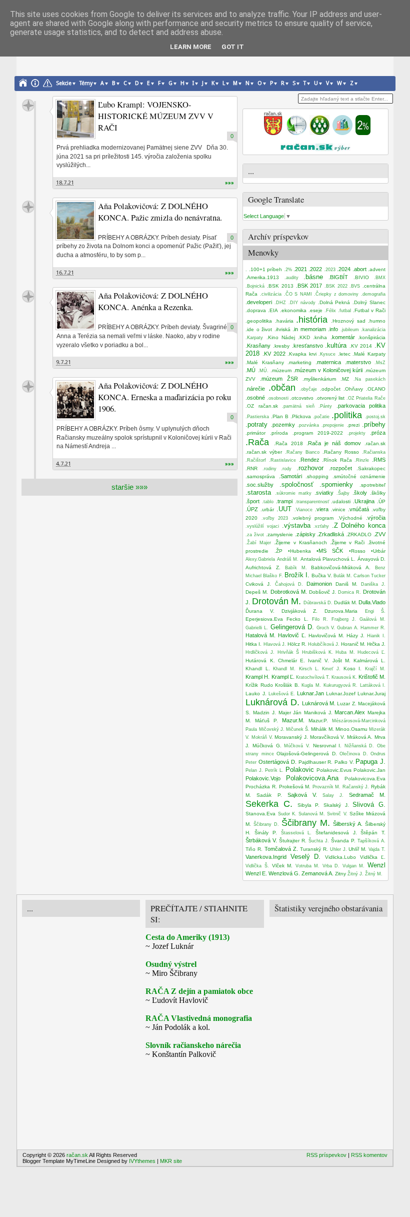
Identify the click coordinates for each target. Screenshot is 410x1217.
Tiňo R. (254, 849)
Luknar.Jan (310, 693)
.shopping (317, 476)
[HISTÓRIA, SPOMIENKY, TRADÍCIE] (296, 133)
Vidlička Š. (257, 865)
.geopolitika (259, 321)
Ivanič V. (318, 660)
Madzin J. (264, 712)
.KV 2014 (361, 346)
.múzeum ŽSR (279, 379)
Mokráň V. (262, 737)
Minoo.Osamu (352, 729)
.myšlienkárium (319, 379)
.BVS (355, 286)
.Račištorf (256, 460)
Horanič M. (353, 644)
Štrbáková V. (261, 840)
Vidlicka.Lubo (340, 857)
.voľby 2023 (275, 518)
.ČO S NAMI (298, 294)
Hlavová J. (275, 644)
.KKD (304, 337)
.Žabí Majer (258, 542)
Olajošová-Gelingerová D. (306, 753)
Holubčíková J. (324, 644)
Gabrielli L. (257, 627)
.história (312, 320)
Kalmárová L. (370, 660)
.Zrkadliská (330, 534)
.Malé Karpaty (369, 354)
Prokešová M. (295, 786)
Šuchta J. (318, 840)
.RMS (379, 460)
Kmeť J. (331, 668)
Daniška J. (373, 584)
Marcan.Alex (349, 712)
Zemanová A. (318, 873)
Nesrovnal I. (327, 745)
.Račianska (374, 452)
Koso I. (353, 668)
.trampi (284, 501)
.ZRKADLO (359, 534)
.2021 (300, 269)
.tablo (268, 501)
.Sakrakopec (371, 468)
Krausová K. (344, 677)
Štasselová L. (296, 832)
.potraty (257, 424)
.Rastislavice (282, 460)
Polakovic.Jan (370, 770)
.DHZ (280, 302)
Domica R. (349, 592)
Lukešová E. (281, 693)
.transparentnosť (312, 501)
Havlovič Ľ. (292, 635)
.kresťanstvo (307, 346)
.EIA (273, 310)
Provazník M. (326, 786)
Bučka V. (322, 575)
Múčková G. (267, 745)
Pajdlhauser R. (315, 762)
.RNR (252, 468)
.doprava (256, 310)
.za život (255, 534)
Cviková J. (258, 584)
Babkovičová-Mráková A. (340, 567)
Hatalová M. (261, 635)
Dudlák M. (345, 602)
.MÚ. (263, 370)
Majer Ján (290, 712)
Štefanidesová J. (336, 832)
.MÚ (251, 370)
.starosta (258, 492)
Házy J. (355, 635)
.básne (313, 277)
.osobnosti (277, 398)
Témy (86, 83)
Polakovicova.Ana (312, 778)
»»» (229, 183)
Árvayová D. (372, 559)
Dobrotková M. (288, 592)
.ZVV (380, 534)
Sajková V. (302, 795)
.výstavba (296, 525)
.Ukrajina (363, 501)
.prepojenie (333, 425)
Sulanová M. (311, 813)
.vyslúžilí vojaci (262, 526)
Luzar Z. (346, 703)
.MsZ (380, 362)
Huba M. (345, 652)
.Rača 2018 (288, 443)
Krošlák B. (287, 685)
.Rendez (309, 460)
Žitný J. (356, 873)
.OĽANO (376, 389)
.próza (378, 433)
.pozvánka (308, 425)
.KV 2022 (274, 354)
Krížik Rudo (259, 685)
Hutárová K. (260, 660)
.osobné (255, 398)
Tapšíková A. (372, 840)
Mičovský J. (271, 729)
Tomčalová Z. (281, 849)
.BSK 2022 (336, 286)
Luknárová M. (319, 703)
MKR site (171, 1161)
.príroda (279, 433)
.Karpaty (254, 337)
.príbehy (374, 424)
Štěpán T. (373, 832)
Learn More (191, 47)
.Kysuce (327, 354)
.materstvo (358, 362)
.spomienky (336, 484)
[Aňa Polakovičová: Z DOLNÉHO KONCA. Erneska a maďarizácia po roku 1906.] (76, 400)
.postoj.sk (375, 416)
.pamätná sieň (298, 406)
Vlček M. (282, 865)
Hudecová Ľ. (372, 652)
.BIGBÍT (338, 277)
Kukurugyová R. (341, 685)
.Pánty (325, 406)
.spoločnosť (297, 484)
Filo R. (320, 619)
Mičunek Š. (298, 729)
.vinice (338, 509)
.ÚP (381, 501)
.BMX (380, 277)
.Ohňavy (353, 389)
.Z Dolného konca (359, 525)
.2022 (315, 269)
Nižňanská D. (359, 745)
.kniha (320, 337)
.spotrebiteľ (373, 485)
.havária (284, 321)
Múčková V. (297, 745)
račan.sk (28, 105)
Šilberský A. (347, 824)
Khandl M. (284, 668)
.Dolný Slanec (369, 302)
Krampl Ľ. (283, 677)
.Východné (350, 518)
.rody (286, 468)
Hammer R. (373, 627)
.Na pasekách (370, 379)
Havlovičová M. (326, 635)
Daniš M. (347, 584)
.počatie (321, 416)
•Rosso (357, 551)
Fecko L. (297, 619)
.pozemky (283, 425)
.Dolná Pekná (334, 302)
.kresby (281, 346)
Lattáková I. (373, 685)
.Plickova (300, 416)
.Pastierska (257, 416)
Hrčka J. (376, 644)
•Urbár (378, 551)
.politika (347, 415)
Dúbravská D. (318, 602)
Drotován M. (276, 601)
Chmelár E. (291, 660)
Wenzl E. (256, 873)
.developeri (259, 302)
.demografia (373, 294)
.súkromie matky (293, 493)
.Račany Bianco (302, 452)
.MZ (344, 379)
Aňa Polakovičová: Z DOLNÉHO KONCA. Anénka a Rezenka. (153, 301)
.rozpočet (340, 468)
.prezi (353, 425)
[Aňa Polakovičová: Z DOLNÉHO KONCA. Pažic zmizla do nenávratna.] (76, 221)
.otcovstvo (302, 398)
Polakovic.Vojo (263, 778)
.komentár (342, 337)
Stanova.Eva (261, 813)
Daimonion (319, 584)
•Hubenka (299, 551)
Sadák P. (269, 795)
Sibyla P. (309, 805)
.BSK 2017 (309, 286)
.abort (359, 269)
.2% (288, 269)
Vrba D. (331, 865)
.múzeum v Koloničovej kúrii (328, 370)
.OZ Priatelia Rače (366, 398)
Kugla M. (311, 685)
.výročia (376, 518)
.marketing (300, 362)
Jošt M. (341, 660)
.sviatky (324, 493)
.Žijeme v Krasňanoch (300, 542)
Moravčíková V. (328, 737)
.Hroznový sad (348, 321)
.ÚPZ (252, 509)
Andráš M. (287, 559)
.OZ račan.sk (262, 406)
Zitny (340, 873)
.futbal (344, 310)
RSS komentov (369, 1155)
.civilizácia (271, 294)
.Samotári (290, 476)
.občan (282, 388)
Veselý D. (305, 856)
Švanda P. (343, 840)
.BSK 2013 (280, 286)
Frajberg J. (344, 619)
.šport (253, 501)
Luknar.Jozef (341, 693)
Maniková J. (318, 712)
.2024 (343, 269)
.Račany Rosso (340, 452)
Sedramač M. (367, 795)
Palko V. (344, 762)
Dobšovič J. (322, 592)
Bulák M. (343, 575)
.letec (344, 354)
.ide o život (259, 329)
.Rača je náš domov (333, 443)
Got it (233, 47)
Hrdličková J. (260, 652)
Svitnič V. (337, 813)
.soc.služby (260, 485)
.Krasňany (258, 346)
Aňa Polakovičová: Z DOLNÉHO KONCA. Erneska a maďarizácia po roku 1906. (164, 397)
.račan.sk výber (264, 452)
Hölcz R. (297, 644)
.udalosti (340, 501)
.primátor (256, 433)
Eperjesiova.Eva (264, 619)
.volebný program (313, 518)
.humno (377, 321)
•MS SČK (329, 551)
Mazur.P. (318, 720)
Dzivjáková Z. (300, 611)
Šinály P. (265, 832)
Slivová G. (369, 804)
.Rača (257, 442)
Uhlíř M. (357, 849)
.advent (377, 269)
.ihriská (282, 329)
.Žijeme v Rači (347, 542)
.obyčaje (308, 389)
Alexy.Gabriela (260, 559)
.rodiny (269, 468)
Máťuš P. (266, 720)
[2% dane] (363, 133)
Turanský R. (314, 849)
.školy (359, 493)
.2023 (330, 269)
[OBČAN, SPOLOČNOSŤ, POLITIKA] (320, 133)
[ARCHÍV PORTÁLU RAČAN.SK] (342, 133)
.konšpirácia (372, 337)
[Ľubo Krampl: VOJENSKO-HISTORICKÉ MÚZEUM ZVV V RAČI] (76, 119)
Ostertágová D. (277, 762)
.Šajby (343, 493)
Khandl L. (258, 668)
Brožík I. (297, 575)
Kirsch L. (309, 668)
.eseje (315, 310)
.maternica (328, 362)
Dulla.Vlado (372, 602)
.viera (321, 509)
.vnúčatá (358, 509)
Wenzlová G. (284, 873)
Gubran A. (347, 627)
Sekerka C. (269, 804)
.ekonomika (293, 310)
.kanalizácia (373, 329)
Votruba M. (308, 865)
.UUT (284, 509)
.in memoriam (309, 329)
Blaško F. (272, 575)
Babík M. (296, 567)
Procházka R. (261, 786)
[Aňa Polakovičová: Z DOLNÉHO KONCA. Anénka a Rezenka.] (76, 310)
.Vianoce (303, 509)
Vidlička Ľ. (373, 857)
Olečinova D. (354, 753)
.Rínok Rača (337, 460)
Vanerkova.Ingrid (266, 857)
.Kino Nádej (280, 337)
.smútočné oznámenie (359, 476)
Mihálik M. (322, 729)
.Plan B (279, 416)
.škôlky (378, 493)
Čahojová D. (289, 584)
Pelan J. (254, 770)
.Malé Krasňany (265, 362)
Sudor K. (287, 813)
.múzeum (281, 370)
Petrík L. (274, 770)
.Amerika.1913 (262, 277)
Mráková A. (360, 737)
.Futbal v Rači (369, 310)
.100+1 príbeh (265, 269)
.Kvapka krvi (302, 354)
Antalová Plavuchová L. (328, 559)
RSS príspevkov (326, 1155)
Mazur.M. (293, 720)
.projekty (357, 433)
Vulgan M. (353, 865)
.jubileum (349, 329)
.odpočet (330, 389)
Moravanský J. (291, 737)
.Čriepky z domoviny (336, 294)
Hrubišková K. (317, 652)
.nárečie (255, 389)
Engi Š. (375, 611)
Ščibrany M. (306, 823)
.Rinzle (361, 460)
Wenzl (377, 865)
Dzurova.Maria (341, 611)
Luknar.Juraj (372, 693)
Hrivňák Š (289, 652)
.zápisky (305, 534)
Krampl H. (258, 677)
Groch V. (325, 627)
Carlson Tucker (370, 575)
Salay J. (333, 795)
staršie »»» (130, 487)
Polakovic (300, 769)
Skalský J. (336, 805)
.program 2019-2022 (317, 433)
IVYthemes (142, 1161)
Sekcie (64, 83)
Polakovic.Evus (334, 770)
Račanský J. (356, 786)
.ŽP (278, 551)
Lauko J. (256, 693)
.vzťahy (321, 526)
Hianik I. (376, 635)
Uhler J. (338, 849)
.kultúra (335, 345)
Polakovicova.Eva (365, 778)
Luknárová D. (272, 702)
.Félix (330, 310)
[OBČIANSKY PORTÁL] (273, 133)
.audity (291, 277)
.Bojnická (255, 286)
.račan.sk (375, 443)
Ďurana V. (260, 611)
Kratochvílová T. (313, 677)
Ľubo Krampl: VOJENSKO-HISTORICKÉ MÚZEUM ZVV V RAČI (156, 116)
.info (333, 329)
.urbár (267, 509)
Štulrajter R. (292, 840)
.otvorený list (330, 398)
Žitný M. (373, 873)
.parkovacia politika (361, 406)
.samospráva (260, 476)
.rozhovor (310, 468)
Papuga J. (371, 761)
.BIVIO (361, 277)
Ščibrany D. (266, 824)
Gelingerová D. (292, 627)
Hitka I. (254, 644)
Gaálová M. (373, 619)
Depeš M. (257, 592)
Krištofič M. (372, 677)
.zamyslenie (279, 534)
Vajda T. (377, 849)
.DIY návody (302, 302)
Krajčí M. (375, 668)
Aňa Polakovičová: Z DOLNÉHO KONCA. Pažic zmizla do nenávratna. (160, 212)
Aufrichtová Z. (263, 567)
